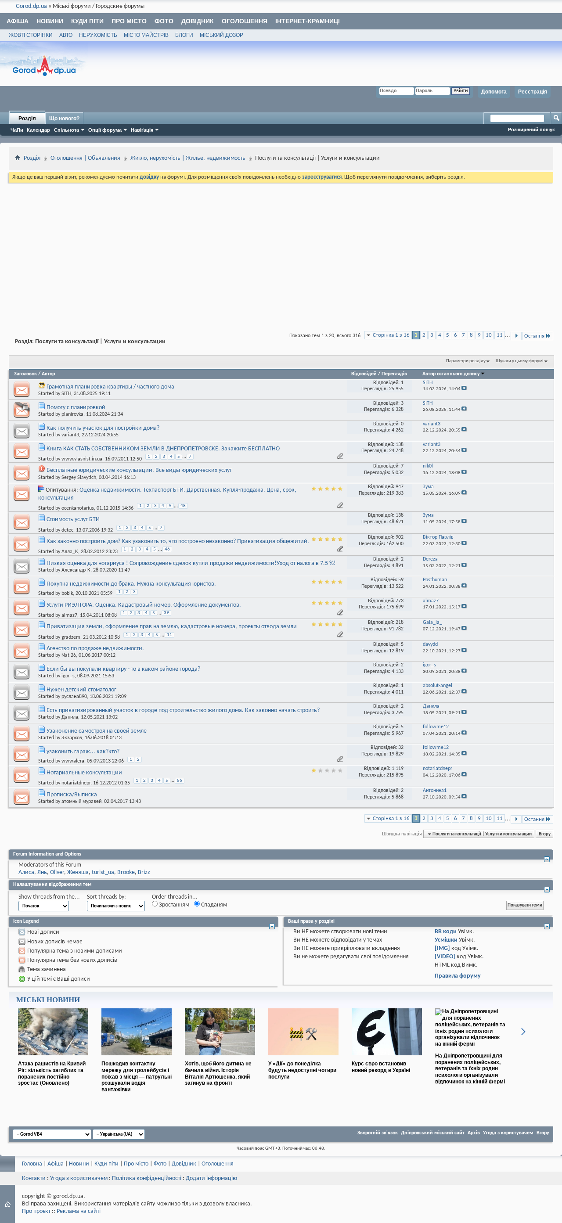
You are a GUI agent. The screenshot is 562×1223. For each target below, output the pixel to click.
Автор (48, 374)
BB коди (446, 931)
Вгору (545, 834)
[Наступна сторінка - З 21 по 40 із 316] (516, 336)
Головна (32, 1164)
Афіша (18, 21)
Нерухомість (98, 35)
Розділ (27, 118)
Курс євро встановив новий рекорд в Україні (381, 1067)
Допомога (494, 92)
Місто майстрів (146, 35)
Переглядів (394, 374)
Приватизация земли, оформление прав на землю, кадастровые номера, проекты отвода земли (172, 626)
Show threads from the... (49, 897)
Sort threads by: (106, 897)
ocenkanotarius (77, 508)
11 (500, 335)
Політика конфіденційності (146, 1178)
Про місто (129, 21)
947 (399, 486)
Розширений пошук (531, 129)
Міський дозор (221, 35)
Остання (534, 336)
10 (489, 335)
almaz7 (69, 615)
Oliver (57, 872)
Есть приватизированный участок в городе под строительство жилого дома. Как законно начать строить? (183, 710)
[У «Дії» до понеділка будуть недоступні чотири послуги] (303, 1059)
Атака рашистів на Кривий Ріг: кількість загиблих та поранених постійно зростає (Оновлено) (52, 1073)
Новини (49, 21)
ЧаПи (17, 130)
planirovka (72, 414)
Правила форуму (458, 976)
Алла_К (69, 551)
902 (399, 537)
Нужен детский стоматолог (81, 690)
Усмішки (446, 940)
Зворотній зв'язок (377, 1133)
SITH (66, 393)
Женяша (78, 872)
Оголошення (244, 21)
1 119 (397, 768)
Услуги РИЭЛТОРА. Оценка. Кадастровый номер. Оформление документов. (144, 605)
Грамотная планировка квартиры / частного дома (110, 387)
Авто (65, 35)
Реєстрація (532, 92)
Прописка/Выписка (72, 794)
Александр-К (75, 570)
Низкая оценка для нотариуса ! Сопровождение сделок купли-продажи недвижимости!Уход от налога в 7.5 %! (191, 563)
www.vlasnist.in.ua (81, 459)
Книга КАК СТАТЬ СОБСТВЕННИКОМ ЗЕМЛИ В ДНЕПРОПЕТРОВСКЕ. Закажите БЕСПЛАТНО (163, 449)
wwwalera (72, 761)
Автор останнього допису (451, 374)
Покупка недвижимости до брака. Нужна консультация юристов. (131, 584)
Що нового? (64, 118)
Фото (164, 21)
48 (183, 506)
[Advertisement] (281, 250)
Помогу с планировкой (76, 407)
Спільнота (66, 130)
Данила (69, 717)
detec (67, 529)
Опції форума (105, 130)
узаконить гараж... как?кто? (83, 751)
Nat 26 (68, 655)
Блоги (184, 35)
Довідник (197, 21)
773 (399, 601)
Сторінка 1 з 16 (391, 335)
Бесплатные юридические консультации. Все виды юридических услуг (139, 470)
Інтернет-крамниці (307, 21)
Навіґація (142, 130)
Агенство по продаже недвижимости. (95, 648)
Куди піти (87, 21)
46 (167, 549)
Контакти (34, 1178)
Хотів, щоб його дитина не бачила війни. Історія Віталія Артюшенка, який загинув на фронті (218, 1073)
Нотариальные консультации (84, 773)
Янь (42, 872)
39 (166, 613)
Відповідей (364, 374)
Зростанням (173, 905)
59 (400, 580)
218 (399, 622)
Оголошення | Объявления (85, 158)
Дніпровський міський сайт (433, 1133)
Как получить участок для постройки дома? (103, 428)
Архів (474, 1133)
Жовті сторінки (31, 35)
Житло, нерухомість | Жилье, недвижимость (187, 158)
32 (400, 747)
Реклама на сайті (79, 1211)
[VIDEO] (445, 956)
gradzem (70, 637)
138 (399, 444)
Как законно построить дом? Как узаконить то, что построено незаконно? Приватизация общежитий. (178, 541)
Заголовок (25, 374)
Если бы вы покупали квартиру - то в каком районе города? (123, 669)
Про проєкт (36, 1211)
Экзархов (71, 738)
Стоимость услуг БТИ (73, 519)
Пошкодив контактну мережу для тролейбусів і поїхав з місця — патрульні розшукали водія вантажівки (136, 1077)
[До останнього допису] (464, 389)
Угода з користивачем (79, 1178)
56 (179, 780)
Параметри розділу (466, 361)
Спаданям (213, 905)
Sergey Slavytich (78, 477)
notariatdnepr (75, 783)
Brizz (144, 872)
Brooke (126, 872)
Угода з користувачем (508, 1133)
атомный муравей (81, 801)
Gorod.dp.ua (31, 6)
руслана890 (74, 696)
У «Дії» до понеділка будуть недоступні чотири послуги (302, 1070)
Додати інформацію (211, 1178)
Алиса (26, 872)
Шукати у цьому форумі (520, 361)
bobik (67, 593)
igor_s (68, 676)
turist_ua (103, 872)
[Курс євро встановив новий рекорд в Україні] (387, 1059)
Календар (38, 130)
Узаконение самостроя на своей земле (97, 731)
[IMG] (442, 948)
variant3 (70, 435)
